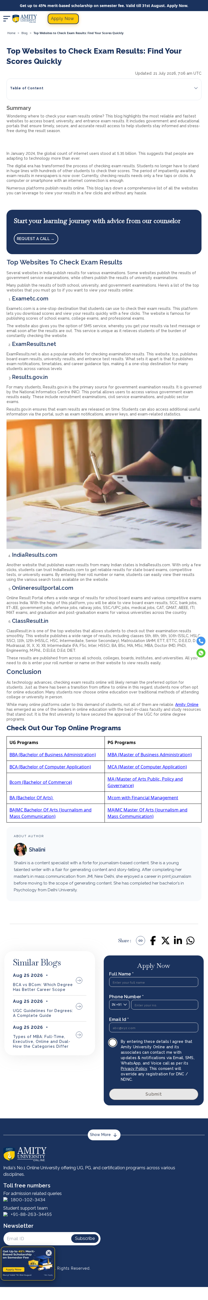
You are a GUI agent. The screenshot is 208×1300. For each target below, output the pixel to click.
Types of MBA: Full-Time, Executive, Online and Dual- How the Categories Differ (41, 1041)
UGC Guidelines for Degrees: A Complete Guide (43, 1013)
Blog (24, 33)
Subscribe (85, 1238)
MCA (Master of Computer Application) (147, 767)
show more (100, 1134)
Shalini (37, 849)
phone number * (126, 996)
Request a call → (36, 239)
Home (11, 33)
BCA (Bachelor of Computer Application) (50, 767)
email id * (119, 1019)
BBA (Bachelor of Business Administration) (52, 755)
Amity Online (187, 704)
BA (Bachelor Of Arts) (31, 798)
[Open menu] (6, 18)
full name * (121, 974)
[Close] (49, 1253)
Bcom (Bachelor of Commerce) (40, 782)
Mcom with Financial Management (143, 798)
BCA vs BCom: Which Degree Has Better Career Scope (43, 987)
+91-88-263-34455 (31, 1214)
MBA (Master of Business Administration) (150, 755)
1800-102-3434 (28, 1199)
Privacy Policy (134, 1068)
